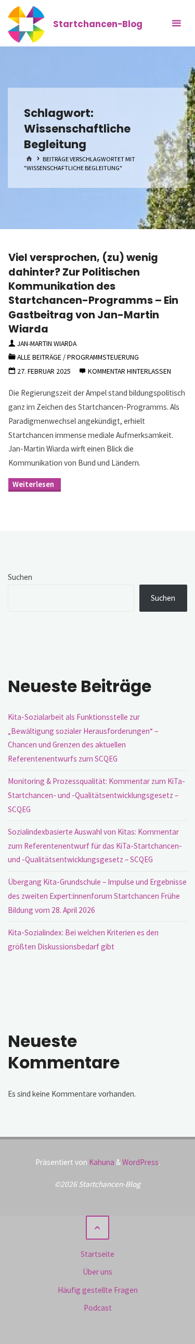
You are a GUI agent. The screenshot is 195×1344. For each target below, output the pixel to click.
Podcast (98, 1308)
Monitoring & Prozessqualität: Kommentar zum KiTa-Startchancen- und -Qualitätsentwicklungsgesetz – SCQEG (96, 795)
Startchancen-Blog (97, 23)
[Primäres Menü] (176, 23)
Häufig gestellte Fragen (98, 1290)
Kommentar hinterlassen (129, 371)
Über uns (97, 1272)
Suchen (20, 577)
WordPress (140, 1162)
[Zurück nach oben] (98, 1228)
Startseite (97, 1254)
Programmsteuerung (103, 357)
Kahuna (100, 1162)
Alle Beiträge (39, 357)
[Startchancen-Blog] (26, 23)
